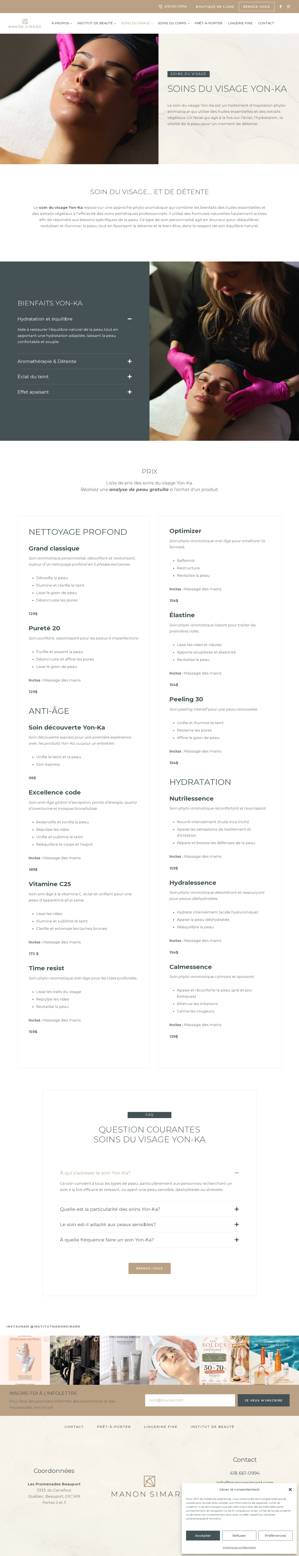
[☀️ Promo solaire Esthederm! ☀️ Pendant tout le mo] (274, 1360)
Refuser (239, 1535)
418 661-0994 (245, 1473)
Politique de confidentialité (239, 1547)
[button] (290, 1489)
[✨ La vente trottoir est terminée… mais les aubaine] (224, 1360)
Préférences (275, 1535)
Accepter (203, 1535)
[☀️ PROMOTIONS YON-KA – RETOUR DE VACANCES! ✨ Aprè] (25, 1360)
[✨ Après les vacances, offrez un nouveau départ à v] (174, 1360)
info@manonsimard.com (244, 1482)
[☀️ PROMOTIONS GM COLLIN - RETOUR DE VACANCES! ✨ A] (125, 1360)
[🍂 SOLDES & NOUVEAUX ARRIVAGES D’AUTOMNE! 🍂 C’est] (75, 1360)
